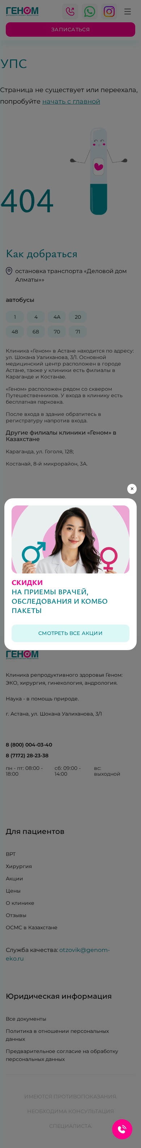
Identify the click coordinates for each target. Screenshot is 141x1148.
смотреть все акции (70, 633)
